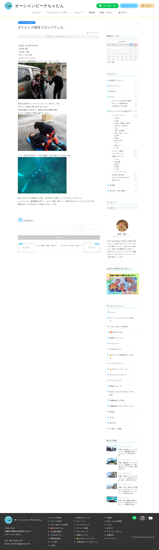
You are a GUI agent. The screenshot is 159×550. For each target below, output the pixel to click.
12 (113, 53)
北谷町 (117, 135)
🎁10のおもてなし (117, 332)
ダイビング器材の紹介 (124, 103)
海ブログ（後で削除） (123, 190)
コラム (123, 97)
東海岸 (117, 138)
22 (127, 56)
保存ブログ (124, 180)
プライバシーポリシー (115, 531)
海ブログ (123, 12)
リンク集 (53, 542)
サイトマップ (112, 538)
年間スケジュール (123, 80)
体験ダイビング (124, 156)
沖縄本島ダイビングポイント (87, 542)
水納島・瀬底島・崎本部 (122, 123)
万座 (116, 128)
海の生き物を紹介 (124, 175)
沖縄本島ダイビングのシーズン (121, 406)
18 (109, 56)
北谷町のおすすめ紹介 (124, 106)
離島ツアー (118, 145)
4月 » (114, 62)
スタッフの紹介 (56, 521)
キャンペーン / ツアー (57, 12)
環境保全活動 (55, 538)
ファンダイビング (124, 115)
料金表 (92, 12)
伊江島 (117, 121)
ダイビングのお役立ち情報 (124, 101)
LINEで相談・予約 (109, 6)
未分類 (123, 185)
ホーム (112, 312)
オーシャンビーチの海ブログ (26, 22)
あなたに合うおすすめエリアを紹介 (121, 393)
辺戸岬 (117, 118)
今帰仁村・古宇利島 (121, 126)
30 (131, 59)
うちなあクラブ (116, 349)
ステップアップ (124, 153)
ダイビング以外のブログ (124, 177)
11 (109, 53)
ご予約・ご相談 (116, 428)
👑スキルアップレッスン (119, 369)
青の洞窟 (117, 162)
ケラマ (117, 143)
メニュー (78, 12)
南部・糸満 (118, 140)
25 (109, 59)
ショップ (36, 12)
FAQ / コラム (106, 12)
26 (113, 59)
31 (136, 59)
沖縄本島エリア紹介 (117, 400)
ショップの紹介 (56, 518)
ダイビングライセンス (118, 375)
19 (113, 56)
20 (118, 56)
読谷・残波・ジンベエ (122, 133)
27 (118, 59)
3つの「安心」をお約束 (119, 326)
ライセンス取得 (82, 528)
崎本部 (117, 164)
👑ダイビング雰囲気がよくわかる (122, 356)
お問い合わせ (130, 6)
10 (136, 50)
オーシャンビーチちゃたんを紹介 (121, 319)
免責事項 (110, 535)
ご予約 (52, 545)
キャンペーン (123, 86)
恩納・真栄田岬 (119, 130)
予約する (148, 6)
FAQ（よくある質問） (115, 521)
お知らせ (123, 91)
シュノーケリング (120, 171)
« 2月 (108, 62)
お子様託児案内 (56, 531)
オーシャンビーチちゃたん (39, 6)
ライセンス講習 (124, 151)
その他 (117, 148)
